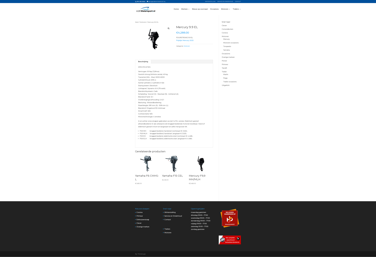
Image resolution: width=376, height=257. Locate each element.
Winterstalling (210, 1)
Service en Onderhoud (225, 1)
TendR (224, 68)
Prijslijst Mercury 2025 (184, 40)
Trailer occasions (230, 82)
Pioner (224, 61)
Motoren (224, 9)
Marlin (225, 74)
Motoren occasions (231, 43)
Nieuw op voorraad (200, 9)
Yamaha (226, 50)
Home (176, 9)
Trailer (224, 72)
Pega (225, 78)
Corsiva (225, 33)
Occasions (214, 9)
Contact (238, 1)
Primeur (225, 64)
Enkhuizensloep (142, 220)
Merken (184, 9)
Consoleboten (227, 29)
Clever (224, 25)
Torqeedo (227, 46)
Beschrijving (143, 62)
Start (137, 22)
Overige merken (228, 57)
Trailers (236, 9)
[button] (168, 28)
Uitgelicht (226, 85)
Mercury (226, 39)
